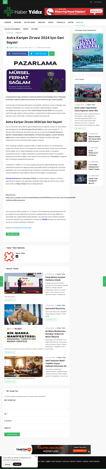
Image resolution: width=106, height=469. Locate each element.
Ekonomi (17, 22)
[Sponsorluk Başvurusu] (23, 314)
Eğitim (70, 22)
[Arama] (91, 2)
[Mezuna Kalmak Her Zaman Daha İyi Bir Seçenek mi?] (81, 137)
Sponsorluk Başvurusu (55, 308)
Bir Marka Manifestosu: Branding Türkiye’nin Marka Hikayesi (55, 334)
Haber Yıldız (14, 47)
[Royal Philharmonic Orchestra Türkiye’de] (81, 151)
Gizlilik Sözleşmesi (12, 29)
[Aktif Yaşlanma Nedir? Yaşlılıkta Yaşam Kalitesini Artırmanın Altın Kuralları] (23, 366)
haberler (73, 461)
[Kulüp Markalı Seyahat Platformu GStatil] (23, 283)
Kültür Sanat (29, 22)
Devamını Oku (10, 300)
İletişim (34, 29)
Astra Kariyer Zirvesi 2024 (21, 228)
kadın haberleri (94, 461)
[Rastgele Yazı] (5, 2)
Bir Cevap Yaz (12, 234)
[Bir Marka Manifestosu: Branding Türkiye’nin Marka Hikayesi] (23, 337)
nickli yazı (65, 461)
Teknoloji (61, 22)
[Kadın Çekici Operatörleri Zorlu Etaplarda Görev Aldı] (88, 93)
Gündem (7, 22)
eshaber (85, 461)
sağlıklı (48, 461)
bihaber (79, 461)
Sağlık (50, 22)
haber (43, 461)
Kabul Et (17, 464)
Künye (25, 29)
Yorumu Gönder (12, 434)
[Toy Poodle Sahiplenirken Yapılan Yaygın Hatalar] (81, 165)
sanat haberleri (56, 461)
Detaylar (8, 464)
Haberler (79, 22)
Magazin (41, 22)
